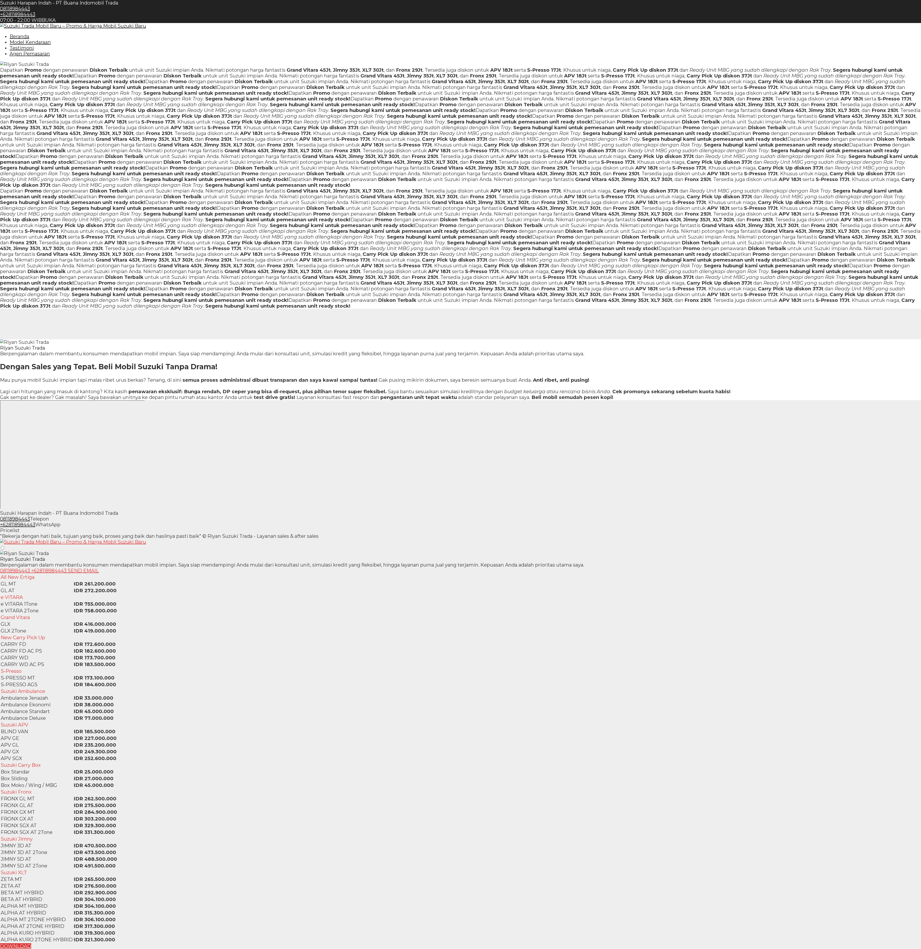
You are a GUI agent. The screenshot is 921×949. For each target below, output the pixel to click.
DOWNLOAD (15, 946)
